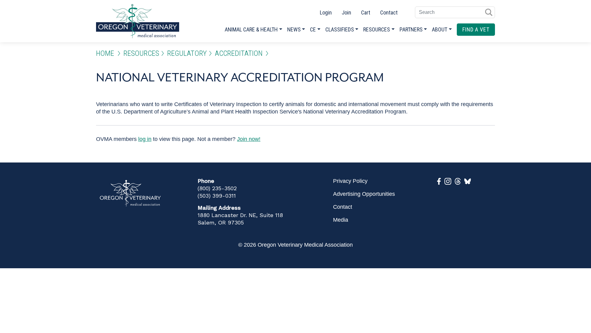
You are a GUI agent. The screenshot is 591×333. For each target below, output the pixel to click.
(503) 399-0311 (217, 195)
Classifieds (339, 29)
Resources (376, 29)
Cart (365, 12)
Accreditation (239, 53)
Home (105, 53)
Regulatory (187, 53)
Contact (389, 12)
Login (326, 12)
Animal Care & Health (251, 29)
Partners (411, 29)
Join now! (248, 139)
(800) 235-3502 (217, 188)
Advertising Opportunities (364, 194)
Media (340, 220)
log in (144, 139)
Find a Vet (475, 29)
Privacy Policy (350, 181)
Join (346, 12)
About (439, 29)
